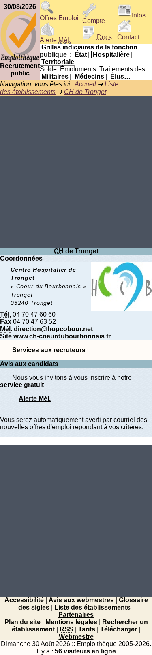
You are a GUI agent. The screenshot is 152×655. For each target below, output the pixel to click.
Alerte (55, 39)
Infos (139, 15)
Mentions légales (71, 622)
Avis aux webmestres (81, 600)
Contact (128, 37)
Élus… (120, 76)
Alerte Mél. (35, 398)
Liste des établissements (92, 607)
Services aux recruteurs (49, 350)
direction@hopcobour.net (53, 328)
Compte (93, 20)
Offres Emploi (59, 18)
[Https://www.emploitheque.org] (20, 60)
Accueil (85, 84)
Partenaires (76, 614)
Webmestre (76, 636)
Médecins (89, 76)
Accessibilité (24, 600)
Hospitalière (111, 54)
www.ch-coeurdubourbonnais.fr (62, 336)
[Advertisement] (76, 172)
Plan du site (22, 622)
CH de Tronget (85, 91)
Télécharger (118, 629)
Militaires (55, 76)
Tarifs (86, 629)
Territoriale (57, 61)
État (81, 54)
